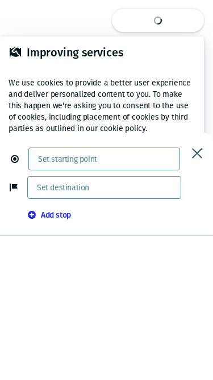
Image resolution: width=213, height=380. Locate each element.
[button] (19, 159)
